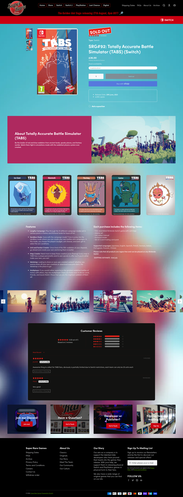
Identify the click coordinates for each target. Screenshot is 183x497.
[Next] (180, 301)
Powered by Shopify (47, 493)
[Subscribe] (154, 462)
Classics (63, 452)
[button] (174, 5)
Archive (29, 459)
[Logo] (16, 7)
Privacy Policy (32, 462)
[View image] (26, 301)
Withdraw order (33, 475)
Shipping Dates (32, 452)
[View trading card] (22, 195)
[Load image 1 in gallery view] (29, 33)
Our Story (64, 459)
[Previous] (3, 301)
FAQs (28, 455)
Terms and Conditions (35, 465)
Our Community (66, 465)
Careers (29, 468)
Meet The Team (66, 462)
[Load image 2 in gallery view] (29, 45)
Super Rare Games (36, 493)
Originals (63, 455)
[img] (38, 358)
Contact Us (30, 471)
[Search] (164, 5)
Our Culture (65, 468)
